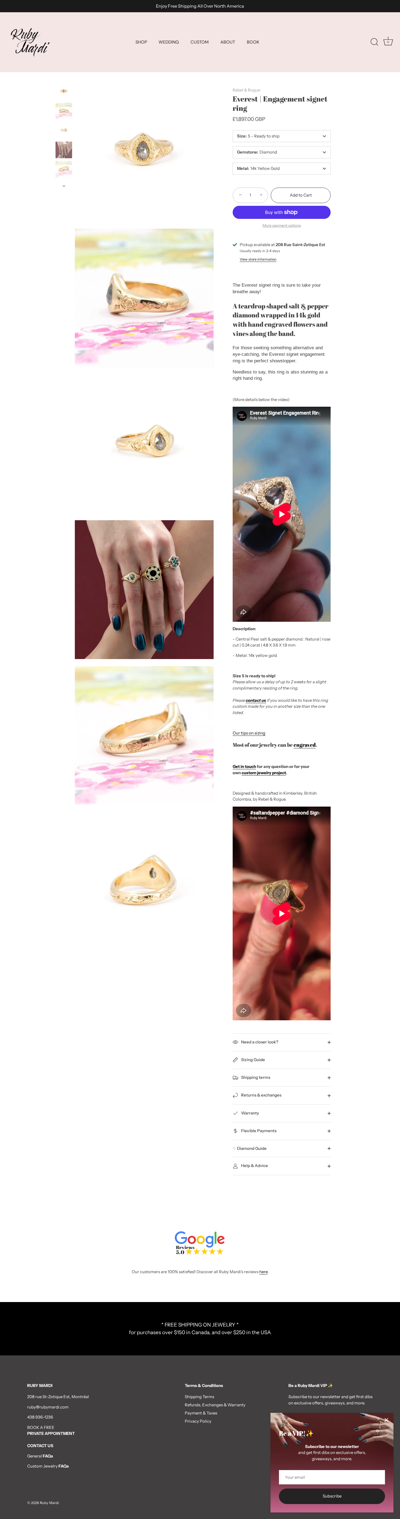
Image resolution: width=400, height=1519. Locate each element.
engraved (305, 744)
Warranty (249, 1113)
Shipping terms (255, 1077)
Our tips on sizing (249, 733)
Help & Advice (254, 1165)
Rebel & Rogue (246, 90)
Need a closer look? (259, 1042)
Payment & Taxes (201, 1413)
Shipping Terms (199, 1396)
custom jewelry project (264, 772)
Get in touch (244, 766)
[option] (64, 92)
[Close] (386, 1420)
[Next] (64, 186)
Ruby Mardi (49, 1503)
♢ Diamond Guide (250, 1148)
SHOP (141, 42)
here (263, 1271)
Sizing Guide (252, 1059)
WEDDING (169, 42)
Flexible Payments (258, 1130)
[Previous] (64, 78)
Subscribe (332, 1496)
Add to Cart (301, 195)
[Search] (374, 42)
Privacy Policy (198, 1421)
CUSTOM (199, 42)
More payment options (282, 225)
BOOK (253, 42)
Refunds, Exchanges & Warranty (215, 1404)
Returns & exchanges (260, 1095)
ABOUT (227, 42)
